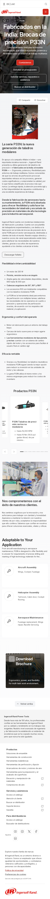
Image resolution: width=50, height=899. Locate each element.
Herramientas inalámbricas (17, 761)
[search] (46, 4)
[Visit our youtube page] (15, 831)
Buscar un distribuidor (15, 802)
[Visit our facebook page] (36, 831)
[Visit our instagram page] (22, 831)
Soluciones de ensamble (16, 753)
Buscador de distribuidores (17, 824)
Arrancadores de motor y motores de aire (24, 768)
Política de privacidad (14, 870)
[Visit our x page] (29, 831)
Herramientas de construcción (19, 757)
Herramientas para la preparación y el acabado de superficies (22, 773)
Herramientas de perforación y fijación (22, 764)
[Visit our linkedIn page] (15, 838)
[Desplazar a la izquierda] (5, 452)
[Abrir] (46, 12)
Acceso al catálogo (14, 795)
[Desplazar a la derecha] (14, 452)
